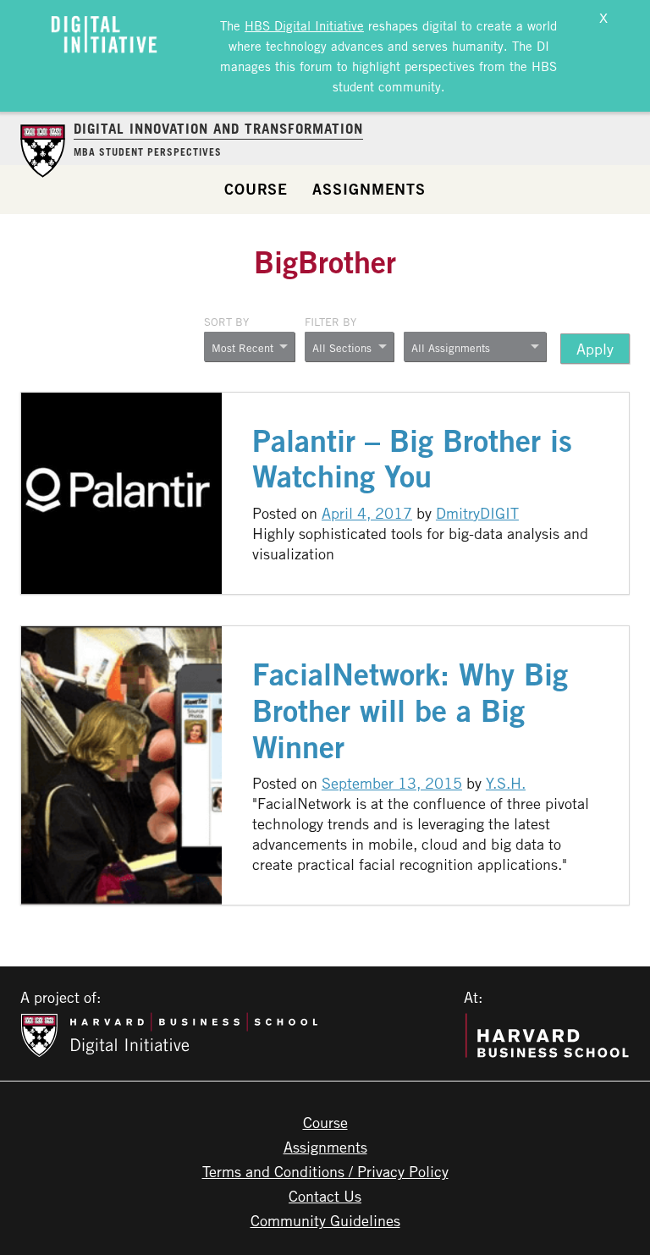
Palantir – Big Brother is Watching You (412, 458)
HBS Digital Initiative (304, 25)
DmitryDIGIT (477, 513)
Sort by (226, 321)
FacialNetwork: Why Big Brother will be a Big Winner (410, 710)
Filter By (330, 321)
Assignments (369, 188)
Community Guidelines (325, 1220)
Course (256, 188)
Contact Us (325, 1195)
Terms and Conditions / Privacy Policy (325, 1171)
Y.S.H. (506, 782)
